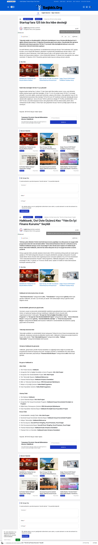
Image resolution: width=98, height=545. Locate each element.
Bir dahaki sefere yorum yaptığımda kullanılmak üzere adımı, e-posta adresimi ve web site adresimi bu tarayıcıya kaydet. (49, 207)
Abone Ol (63, 122)
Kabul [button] (18, 539)
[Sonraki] (18, 1)
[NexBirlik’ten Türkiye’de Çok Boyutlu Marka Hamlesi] (29, 72)
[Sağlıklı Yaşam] (49, 7)
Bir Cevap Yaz (25, 178)
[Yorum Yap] (62, 36)
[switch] (12, 7)
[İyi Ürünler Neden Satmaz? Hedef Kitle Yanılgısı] (29, 162)
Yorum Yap (86, 542)
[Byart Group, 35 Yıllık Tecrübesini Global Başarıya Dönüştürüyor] (49, 72)
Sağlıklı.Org (27, 27)
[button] (87, 7)
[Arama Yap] (84, 7)
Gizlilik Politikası (7, 539)
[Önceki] (17, 1)
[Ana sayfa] (38, 13)
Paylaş (95, 542)
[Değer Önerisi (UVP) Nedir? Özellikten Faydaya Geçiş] (69, 72)
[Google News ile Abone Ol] (25, 36)
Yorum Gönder (24, 211)
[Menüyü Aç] (8, 7)
